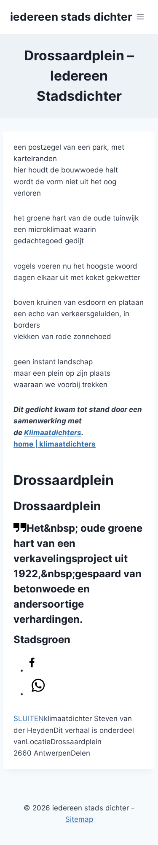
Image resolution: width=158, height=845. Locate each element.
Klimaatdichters (52, 432)
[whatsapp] (38, 688)
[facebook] (32, 664)
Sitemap (79, 819)
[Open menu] (140, 16)
